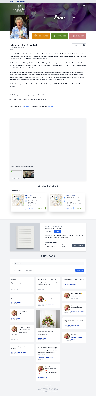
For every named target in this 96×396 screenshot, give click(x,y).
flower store (50, 106)
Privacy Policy (44, 389)
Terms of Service (52, 389)
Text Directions (30, 208)
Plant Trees (40, 208)
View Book (48, 231)
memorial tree (28, 106)
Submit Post (80, 270)
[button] (18, 198)
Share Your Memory (78, 245)
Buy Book (57, 231)
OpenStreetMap (49, 391)
